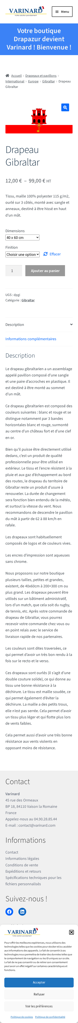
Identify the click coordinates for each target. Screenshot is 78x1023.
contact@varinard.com (36, 825)
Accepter (39, 982)
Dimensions (15, 231)
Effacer (55, 254)
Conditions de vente (21, 865)
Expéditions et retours (23, 871)
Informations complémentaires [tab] (30, 339)
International (14, 81)
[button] (71, 932)
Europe (33, 81)
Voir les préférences (39, 1006)
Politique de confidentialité (50, 1017)
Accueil (16, 75)
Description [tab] (14, 324)
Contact (11, 852)
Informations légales (22, 858)
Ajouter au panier (45, 270)
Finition (11, 247)
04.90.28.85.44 (45, 819)
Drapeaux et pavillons (41, 75)
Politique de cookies (22, 1017)
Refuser (39, 994)
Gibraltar (48, 81)
